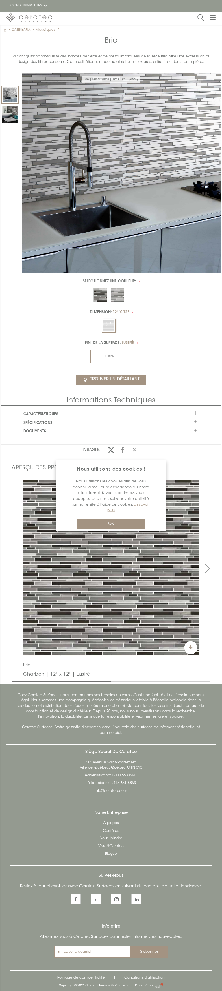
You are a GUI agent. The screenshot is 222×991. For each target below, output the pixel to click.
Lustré (109, 356)
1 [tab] (14, 681)
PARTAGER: (91, 450)
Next (207, 569)
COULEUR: (109, 281)
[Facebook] (76, 899)
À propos (111, 823)
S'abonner (149, 952)
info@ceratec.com (111, 791)
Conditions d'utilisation (144, 977)
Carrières (111, 831)
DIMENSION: (109, 312)
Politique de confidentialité (81, 977)
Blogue (111, 854)
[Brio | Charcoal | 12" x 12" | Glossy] (10, 114)
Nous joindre (111, 838)
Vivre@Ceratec (111, 846)
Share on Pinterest (134, 450)
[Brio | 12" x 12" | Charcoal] (111, 568)
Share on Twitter (111, 450)
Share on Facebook (122, 450)
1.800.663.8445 (124, 775)
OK (111, 524)
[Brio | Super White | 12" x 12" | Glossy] (10, 94)
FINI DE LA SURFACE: (109, 343)
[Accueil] (5, 30)
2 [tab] (114, 681)
